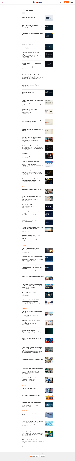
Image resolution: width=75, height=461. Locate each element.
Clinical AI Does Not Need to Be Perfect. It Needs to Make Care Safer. (31, 91)
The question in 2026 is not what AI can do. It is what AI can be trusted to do (32, 278)
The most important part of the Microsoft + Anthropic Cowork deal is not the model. (32, 179)
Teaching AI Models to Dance (29, 388)
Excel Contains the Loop (27, 44)
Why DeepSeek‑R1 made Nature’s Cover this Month (32, 414)
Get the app (42, 456)
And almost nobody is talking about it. (28, 181)
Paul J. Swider (26, 38)
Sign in (72, 2)
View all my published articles (27, 221)
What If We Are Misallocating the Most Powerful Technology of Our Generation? (31, 249)
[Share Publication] (62, 2)
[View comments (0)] (29, 22)
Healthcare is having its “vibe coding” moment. (30, 140)
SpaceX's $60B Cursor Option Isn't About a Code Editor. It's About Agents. (32, 197)
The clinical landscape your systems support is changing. (32, 360)
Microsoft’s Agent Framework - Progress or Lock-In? (31, 405)
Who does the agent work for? (29, 292)
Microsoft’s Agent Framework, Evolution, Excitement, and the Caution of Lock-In (31, 403)
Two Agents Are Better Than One (28, 389)
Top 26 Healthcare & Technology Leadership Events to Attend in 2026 (32, 369)
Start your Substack (34, 456)
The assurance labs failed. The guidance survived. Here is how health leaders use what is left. (32, 27)
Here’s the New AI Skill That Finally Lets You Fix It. (30, 132)
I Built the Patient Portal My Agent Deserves (32, 145)
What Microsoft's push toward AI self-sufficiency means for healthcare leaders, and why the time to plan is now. (32, 315)
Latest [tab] (24, 13)
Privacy (37, 453)
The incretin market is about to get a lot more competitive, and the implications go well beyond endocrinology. (32, 352)
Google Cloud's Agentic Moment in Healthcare (33, 276)
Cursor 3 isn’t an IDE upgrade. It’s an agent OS (30, 199)
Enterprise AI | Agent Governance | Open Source (30, 85)
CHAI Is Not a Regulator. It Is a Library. (30, 25)
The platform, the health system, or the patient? (30, 294)
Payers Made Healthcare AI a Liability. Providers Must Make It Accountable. (30, 75)
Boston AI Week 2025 (27, 431)
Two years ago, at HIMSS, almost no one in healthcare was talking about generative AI (32, 285)
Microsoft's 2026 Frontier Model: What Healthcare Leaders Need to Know (31, 329)
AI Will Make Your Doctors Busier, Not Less (32, 189)
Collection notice (44, 453)
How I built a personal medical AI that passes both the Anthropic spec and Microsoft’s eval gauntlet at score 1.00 (32, 173)
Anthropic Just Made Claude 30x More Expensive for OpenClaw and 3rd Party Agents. (31, 237)
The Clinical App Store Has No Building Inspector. (31, 53)
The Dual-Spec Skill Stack (28, 171)
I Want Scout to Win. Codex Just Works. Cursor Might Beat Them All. (31, 16)
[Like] (22, 30)
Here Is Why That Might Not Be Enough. (29, 214)
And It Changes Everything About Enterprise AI (30, 323)
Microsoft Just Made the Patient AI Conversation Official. (30, 110)
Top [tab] (26, 13)
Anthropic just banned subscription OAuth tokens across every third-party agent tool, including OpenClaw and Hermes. (32, 240)
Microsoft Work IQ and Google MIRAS (28, 380)
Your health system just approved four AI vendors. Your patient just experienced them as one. (31, 56)
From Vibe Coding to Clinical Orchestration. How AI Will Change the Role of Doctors (32, 138)
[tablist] (27, 13)
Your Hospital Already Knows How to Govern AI (32, 34)
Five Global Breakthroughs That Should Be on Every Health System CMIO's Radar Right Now (32, 358)
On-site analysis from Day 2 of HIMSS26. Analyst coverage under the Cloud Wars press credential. (32, 260)
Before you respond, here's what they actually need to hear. (32, 230)
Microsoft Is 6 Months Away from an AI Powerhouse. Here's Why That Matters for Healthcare (32, 267)
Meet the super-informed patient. (28, 190)
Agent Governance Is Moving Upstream (31, 84)
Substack (32, 458)
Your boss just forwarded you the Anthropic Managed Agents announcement (32, 228)
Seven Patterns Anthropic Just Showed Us (29, 206)
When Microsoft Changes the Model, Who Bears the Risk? (32, 312)
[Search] (60, 2)
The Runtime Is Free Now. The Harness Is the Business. (32, 101)
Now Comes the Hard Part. (26, 112)
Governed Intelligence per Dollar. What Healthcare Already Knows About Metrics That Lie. (31, 63)
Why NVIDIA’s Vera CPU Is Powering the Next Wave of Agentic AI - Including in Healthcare (31, 156)
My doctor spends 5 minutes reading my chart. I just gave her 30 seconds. (31, 120)
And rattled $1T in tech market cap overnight (30, 415)
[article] (37, 19)
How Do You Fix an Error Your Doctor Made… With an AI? (32, 130)
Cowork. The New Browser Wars (29, 220)
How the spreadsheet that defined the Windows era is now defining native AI (32, 47)
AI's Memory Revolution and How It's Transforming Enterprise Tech (30, 378)
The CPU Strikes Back (27, 153)
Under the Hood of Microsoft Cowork (30, 204)
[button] (29, 6)
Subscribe (66, 2)
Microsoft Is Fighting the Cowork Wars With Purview (32, 212)
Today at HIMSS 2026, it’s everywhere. (28, 287)
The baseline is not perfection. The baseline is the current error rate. (32, 94)
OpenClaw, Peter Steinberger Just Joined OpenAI (31, 339)
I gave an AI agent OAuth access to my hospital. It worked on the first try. (31, 162)
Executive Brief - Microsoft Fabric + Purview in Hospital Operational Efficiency (32, 422)
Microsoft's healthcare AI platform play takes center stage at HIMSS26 (32, 257)
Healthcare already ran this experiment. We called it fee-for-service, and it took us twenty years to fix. (32, 67)
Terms (40, 453)
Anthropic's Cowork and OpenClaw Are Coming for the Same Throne (31, 321)
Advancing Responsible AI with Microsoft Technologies (31, 396)
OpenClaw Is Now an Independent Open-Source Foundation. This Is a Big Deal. (32, 341)
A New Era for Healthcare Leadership (28, 424)
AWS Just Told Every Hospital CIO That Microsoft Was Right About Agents (31, 300)
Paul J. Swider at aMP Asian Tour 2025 (31, 395)
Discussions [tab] (30, 13)
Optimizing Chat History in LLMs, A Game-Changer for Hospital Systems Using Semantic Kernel (33, 441)
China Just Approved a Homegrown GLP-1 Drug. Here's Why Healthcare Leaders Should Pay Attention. (32, 349)
